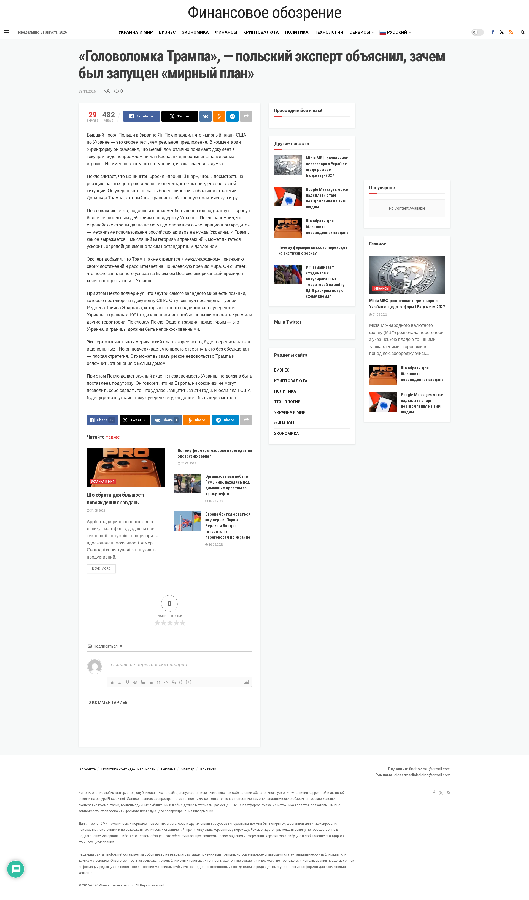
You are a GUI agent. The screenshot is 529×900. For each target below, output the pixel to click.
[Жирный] (112, 682)
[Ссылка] (174, 682)
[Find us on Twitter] (502, 32)
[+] (189, 682)
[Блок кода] (166, 682)
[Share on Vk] (205, 116)
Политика (297, 32)
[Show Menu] (6, 32)
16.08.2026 (215, 501)
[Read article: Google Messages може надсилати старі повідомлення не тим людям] (288, 197)
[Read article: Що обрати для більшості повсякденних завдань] (126, 467)
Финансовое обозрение (264, 12)
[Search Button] (523, 32)
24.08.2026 (188, 463)
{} (181, 682)
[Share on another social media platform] (246, 116)
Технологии (329, 32)
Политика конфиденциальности (128, 769)
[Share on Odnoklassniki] (219, 116)
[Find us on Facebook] (493, 32)
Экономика (195, 32)
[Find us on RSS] (511, 32)
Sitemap (188, 769)
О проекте (87, 769)
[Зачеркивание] (135, 682)
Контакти (208, 769)
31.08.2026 (97, 510)
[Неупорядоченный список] (151, 682)
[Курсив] (120, 682)
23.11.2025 (87, 91)
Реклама (168, 769)
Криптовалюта (261, 32)
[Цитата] (158, 682)
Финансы (226, 32)
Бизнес (167, 32)
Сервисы (359, 32)
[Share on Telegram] (232, 116)
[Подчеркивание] (127, 682)
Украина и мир (135, 32)
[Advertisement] (407, 137)
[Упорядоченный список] (143, 682)
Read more (104, 568)
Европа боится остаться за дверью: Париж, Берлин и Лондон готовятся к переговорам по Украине (227, 526)
